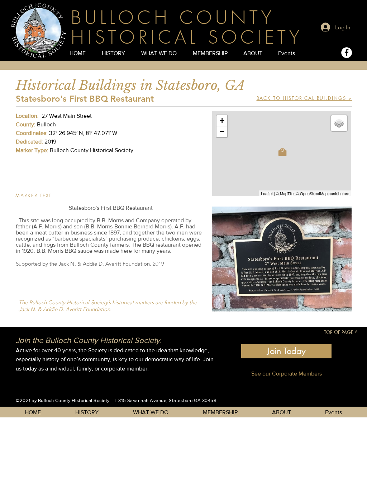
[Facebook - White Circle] (346, 52)
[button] (282, 258)
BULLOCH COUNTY (173, 17)
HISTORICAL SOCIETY (187, 37)
